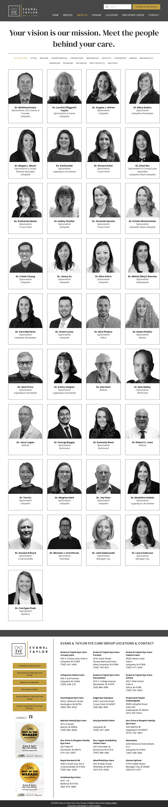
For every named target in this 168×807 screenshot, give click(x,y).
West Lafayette (97, 63)
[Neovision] (140, 746)
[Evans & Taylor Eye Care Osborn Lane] (140, 660)
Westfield (112, 63)
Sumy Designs (95, 806)
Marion (133, 58)
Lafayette (106, 58)
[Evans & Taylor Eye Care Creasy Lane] (75, 660)
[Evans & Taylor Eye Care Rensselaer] (107, 682)
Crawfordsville (59, 58)
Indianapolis (92, 58)
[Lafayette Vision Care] (75, 682)
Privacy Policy (111, 803)
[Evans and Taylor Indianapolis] (140, 705)
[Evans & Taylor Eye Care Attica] (140, 682)
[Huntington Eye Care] (75, 705)
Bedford (44, 58)
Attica (33, 58)
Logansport (120, 58)
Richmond (68, 63)
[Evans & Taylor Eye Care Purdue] (107, 660)
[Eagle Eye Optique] (107, 705)
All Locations (20, 58)
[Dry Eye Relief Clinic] (107, 727)
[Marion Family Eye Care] (75, 727)
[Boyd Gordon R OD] (75, 765)
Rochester (81, 63)
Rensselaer (54, 63)
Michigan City (146, 58)
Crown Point (76, 58)
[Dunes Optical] (140, 765)
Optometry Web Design (77, 806)
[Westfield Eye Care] (107, 765)
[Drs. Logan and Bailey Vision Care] (107, 746)
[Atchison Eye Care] (75, 782)
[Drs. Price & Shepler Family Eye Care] (140, 727)
